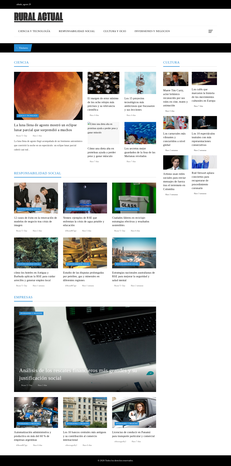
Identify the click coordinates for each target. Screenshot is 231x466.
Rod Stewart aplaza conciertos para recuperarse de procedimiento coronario (203, 180)
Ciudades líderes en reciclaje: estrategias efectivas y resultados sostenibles (130, 221)
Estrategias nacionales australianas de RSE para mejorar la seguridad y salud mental (133, 276)
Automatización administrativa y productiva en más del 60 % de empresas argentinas (32, 436)
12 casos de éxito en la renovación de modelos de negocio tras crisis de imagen (35, 221)
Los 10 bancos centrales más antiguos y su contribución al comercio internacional (84, 436)
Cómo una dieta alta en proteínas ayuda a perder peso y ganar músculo (102, 152)
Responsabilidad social (29, 209)
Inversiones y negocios (31, 313)
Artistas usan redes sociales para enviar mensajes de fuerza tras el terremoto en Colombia (174, 181)
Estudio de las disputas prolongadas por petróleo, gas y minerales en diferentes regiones (83, 276)
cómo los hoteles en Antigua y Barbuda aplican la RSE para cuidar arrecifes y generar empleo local (34, 276)
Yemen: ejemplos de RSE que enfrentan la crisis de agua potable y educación (83, 221)
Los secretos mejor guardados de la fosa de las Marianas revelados (139, 152)
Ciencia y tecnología (27, 116)
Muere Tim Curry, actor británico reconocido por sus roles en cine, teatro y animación (175, 98)
